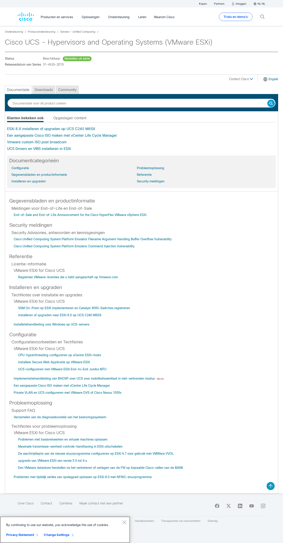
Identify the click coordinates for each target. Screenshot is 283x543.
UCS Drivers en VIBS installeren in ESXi (39, 149)
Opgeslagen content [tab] (69, 118)
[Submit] (271, 104)
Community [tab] (67, 90)
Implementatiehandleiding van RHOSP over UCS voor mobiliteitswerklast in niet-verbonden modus (85, 378)
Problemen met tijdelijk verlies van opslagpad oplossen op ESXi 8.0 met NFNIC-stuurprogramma (83, 477)
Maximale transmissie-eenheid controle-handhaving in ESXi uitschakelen (70, 446)
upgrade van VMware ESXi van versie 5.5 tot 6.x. (53, 460)
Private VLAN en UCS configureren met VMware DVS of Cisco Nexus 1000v (67, 392)
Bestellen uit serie (77, 58)
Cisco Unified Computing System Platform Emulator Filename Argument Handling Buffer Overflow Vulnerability (93, 239)
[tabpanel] (141, 139)
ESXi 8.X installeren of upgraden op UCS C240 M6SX (51, 129)
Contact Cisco (239, 79)
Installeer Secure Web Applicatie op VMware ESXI (54, 362)
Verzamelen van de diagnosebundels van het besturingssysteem (60, 417)
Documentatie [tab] (18, 90)
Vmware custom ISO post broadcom (37, 142)
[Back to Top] (271, 486)
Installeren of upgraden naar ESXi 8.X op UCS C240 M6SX (59, 315)
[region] (65, 530)
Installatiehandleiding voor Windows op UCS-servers (51, 324)
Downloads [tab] (44, 90)
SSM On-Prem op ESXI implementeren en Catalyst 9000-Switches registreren (74, 308)
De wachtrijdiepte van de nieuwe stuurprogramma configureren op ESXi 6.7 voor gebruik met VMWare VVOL (96, 453)
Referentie (144, 174)
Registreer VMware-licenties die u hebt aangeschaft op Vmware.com (68, 277)
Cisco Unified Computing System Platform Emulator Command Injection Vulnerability (74, 246)
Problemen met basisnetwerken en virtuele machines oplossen (62, 439)
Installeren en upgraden (28, 181)
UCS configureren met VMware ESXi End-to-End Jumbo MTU (62, 369)
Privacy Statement (20, 535)
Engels (273, 79)
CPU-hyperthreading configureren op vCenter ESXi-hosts (59, 355)
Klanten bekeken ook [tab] (25, 118)
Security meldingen (150, 181)
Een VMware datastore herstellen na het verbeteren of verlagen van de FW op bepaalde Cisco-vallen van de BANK (100, 467)
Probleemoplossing (150, 168)
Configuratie (20, 168)
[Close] (124, 522)
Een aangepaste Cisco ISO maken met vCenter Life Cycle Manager (62, 135)
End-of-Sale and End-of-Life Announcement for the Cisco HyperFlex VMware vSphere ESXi (80, 215)
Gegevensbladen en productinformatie (39, 174)
